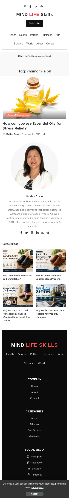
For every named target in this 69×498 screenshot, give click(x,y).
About (39, 43)
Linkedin (36, 468)
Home (34, 386)
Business (47, 34)
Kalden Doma (13, 134)
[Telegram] (48, 233)
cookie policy (37, 487)
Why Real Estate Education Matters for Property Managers (50, 313)
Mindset (34, 424)
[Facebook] (21, 233)
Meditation (34, 436)
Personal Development (18, 115)
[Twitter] (26, 233)
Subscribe (34, 23)
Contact (50, 43)
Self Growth (34, 430)
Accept (34, 494)
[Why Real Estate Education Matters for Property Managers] (51, 295)
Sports (23, 34)
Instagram (36, 456)
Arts (58, 34)
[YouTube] (42, 233)
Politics (34, 34)
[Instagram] (32, 233)
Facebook (36, 462)
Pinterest (36, 474)
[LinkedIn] (37, 233)
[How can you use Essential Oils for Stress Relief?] (34, 97)
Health (12, 34)
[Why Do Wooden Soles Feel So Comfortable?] (18, 260)
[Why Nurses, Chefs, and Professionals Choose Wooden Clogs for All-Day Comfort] (18, 295)
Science (18, 43)
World (29, 43)
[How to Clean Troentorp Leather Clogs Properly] (51, 260)
